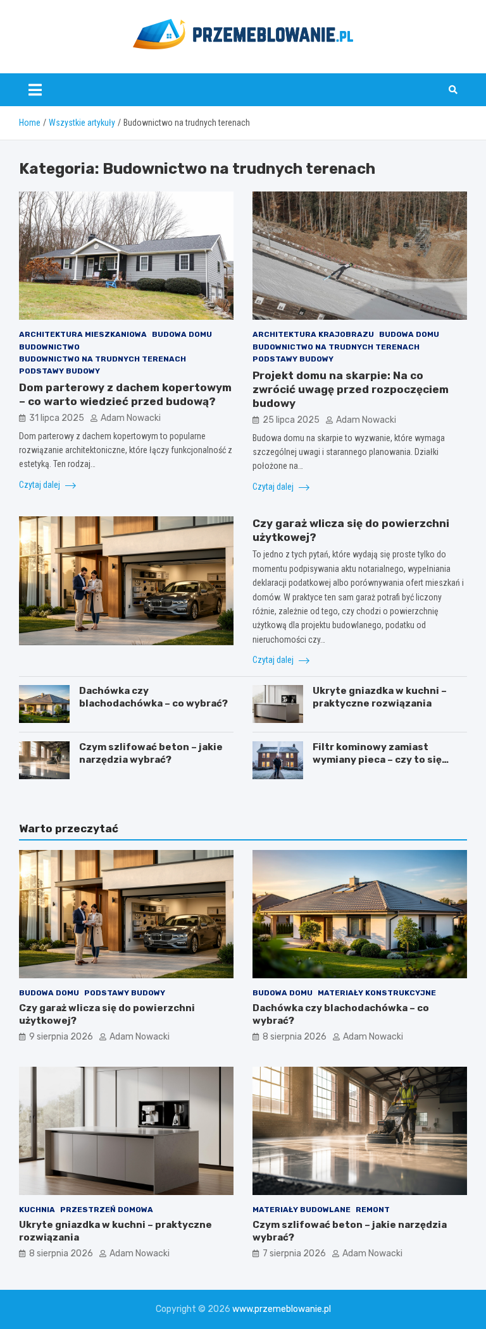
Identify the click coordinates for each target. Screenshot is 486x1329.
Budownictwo (49, 347)
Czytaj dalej (40, 485)
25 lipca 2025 (291, 420)
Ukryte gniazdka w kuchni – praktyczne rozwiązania (380, 697)
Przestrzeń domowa (106, 1209)
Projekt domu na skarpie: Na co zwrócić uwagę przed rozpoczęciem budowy (350, 389)
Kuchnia (37, 1209)
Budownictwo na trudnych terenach (102, 359)
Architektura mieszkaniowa (83, 334)
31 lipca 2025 (56, 418)
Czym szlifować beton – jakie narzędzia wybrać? (151, 753)
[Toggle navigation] (35, 89)
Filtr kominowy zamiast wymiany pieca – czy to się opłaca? (377, 759)
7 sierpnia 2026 (294, 1253)
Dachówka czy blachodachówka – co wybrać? (153, 697)
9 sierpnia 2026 (61, 1036)
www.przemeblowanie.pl (281, 1309)
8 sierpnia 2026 (295, 1036)
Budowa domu (182, 334)
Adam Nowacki (131, 418)
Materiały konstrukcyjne (377, 992)
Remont (373, 1209)
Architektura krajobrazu (313, 334)
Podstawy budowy (59, 371)
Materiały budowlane (301, 1209)
